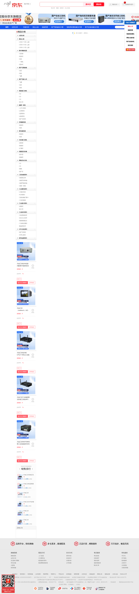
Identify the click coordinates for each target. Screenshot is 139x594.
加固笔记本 (22, 177)
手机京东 (61, 574)
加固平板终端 (23, 183)
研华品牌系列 (23, 238)
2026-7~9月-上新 (24, 42)
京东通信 (124, 565)
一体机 (21, 62)
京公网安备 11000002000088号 (22, 577)
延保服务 (124, 560)
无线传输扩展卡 (23, 197)
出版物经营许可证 (70, 579)
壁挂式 (21, 64)
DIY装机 (124, 558)
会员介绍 (13, 558)
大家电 (13, 565)
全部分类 (15, 27)
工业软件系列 (23, 212)
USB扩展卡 (22, 192)
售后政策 (96, 556)
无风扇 (21, 53)
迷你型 (21, 143)
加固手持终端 (23, 180)
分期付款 (68, 560)
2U (20, 96)
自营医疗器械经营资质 (78, 577)
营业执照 (113, 582)
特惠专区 (26, 27)
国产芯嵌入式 (23, 79)
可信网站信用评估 (39, 588)
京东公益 (115, 574)
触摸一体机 (22, 105)
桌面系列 (22, 116)
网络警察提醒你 (51, 588)
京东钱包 (71, 584)
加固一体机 (22, 186)
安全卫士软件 (23, 218)
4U (20, 94)
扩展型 (21, 148)
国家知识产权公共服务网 (100, 588)
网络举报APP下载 (87, 588)
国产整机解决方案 (57, 27)
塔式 (20, 59)
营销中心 (53, 574)
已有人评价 (27, 479)
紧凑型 (21, 145)
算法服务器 (22, 131)
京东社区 (84, 574)
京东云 (78, 584)
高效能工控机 (23, 91)
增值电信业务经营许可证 (126, 582)
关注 (32, 268)
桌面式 (21, 206)
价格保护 (96, 558)
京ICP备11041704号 (40, 577)
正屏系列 (22, 111)
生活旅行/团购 (15, 560)
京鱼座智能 (125, 567)
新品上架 (36, 27)
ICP (50, 577)
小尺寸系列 (22, 108)
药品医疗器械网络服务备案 (62, 577)
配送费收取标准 (43, 563)
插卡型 (21, 154)
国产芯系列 (22, 119)
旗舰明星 (45, 27)
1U (20, 99)
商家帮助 (45, 574)
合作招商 (38, 574)
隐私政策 (107, 574)
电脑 (57, 8)
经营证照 (61, 582)
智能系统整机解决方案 (74, 27)
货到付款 (68, 556)
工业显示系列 (23, 203)
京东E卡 (124, 563)
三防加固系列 (23, 174)
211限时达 (42, 558)
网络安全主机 (23, 160)
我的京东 (114, 4)
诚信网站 (63, 588)
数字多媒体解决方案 (92, 27)
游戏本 (62, 8)
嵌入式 (21, 102)
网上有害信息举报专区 (75, 588)
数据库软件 (22, 226)
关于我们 (14, 574)
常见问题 (13, 563)
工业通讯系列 (23, 189)
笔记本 (53, 8)
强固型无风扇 (23, 151)
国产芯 (21, 171)
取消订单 (96, 565)
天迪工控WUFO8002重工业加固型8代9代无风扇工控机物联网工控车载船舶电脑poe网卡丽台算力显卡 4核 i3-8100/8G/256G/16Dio (23, 443)
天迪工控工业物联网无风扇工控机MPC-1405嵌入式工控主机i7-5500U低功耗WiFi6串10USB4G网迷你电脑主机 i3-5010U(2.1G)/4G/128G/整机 (23, 398)
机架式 (21, 56)
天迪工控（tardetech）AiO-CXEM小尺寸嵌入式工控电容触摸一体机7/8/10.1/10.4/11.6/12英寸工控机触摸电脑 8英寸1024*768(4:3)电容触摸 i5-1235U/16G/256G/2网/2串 (23, 309)
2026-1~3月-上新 (24, 47)
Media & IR (123, 574)
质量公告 (99, 574)
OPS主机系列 (23, 229)
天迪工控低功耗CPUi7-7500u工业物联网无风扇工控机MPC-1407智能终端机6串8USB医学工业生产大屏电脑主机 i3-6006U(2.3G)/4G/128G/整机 (23, 354)
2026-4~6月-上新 (24, 45)
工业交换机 (22, 200)
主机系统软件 (23, 215)
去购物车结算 (129, 4)
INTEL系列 (22, 235)
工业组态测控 (23, 223)
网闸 (20, 169)
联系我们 (22, 574)
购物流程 (13, 556)
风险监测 (92, 574)
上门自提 (41, 556)
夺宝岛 (124, 556)
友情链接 (68, 574)
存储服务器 (22, 122)
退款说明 (96, 560)
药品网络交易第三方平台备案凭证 (97, 577)
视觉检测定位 (23, 220)
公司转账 (68, 563)
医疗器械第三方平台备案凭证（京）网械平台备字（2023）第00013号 (87, 582)
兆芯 (20, 70)
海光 (20, 73)
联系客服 (13, 567)
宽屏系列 (22, 113)
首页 (6, 27)
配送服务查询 (42, 560)
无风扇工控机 (23, 140)
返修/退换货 (97, 563)
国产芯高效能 (23, 67)
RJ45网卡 (22, 195)
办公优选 (67, 8)
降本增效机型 (23, 50)
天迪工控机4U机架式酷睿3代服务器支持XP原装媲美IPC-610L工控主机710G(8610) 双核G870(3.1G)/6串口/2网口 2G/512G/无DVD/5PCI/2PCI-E (23, 265)
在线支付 (68, 558)
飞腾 (20, 76)
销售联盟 (76, 574)
